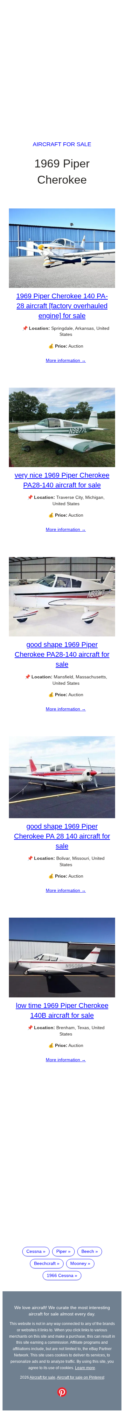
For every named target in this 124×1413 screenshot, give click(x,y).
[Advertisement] (62, 64)
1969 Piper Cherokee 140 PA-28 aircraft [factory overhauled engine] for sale (62, 306)
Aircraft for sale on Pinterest (80, 1377)
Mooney (78, 1263)
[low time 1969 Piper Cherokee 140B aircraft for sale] (62, 995)
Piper (61, 1251)
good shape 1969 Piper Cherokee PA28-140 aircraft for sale (62, 654)
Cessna (34, 1251)
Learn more (85, 1368)
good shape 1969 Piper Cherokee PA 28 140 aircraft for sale (62, 836)
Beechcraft (45, 1263)
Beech (87, 1251)
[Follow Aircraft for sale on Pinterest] (62, 1395)
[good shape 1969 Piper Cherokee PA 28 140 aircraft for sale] (62, 816)
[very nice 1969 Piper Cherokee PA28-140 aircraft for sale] (62, 465)
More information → (66, 360)
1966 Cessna (60, 1275)
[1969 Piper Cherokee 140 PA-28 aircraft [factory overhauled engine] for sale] (62, 286)
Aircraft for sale (62, 144)
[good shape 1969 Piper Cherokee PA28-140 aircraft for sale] (62, 634)
